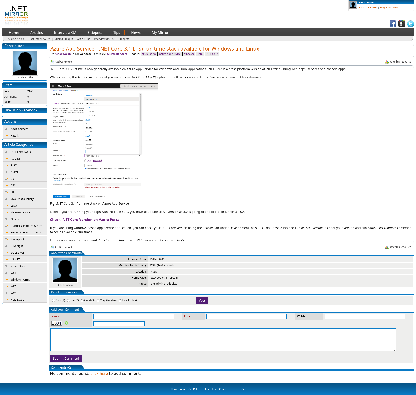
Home (14, 32)
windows (189, 54)
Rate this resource (400, 62)
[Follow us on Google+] (401, 26)
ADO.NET (16, 158)
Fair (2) (74, 300)
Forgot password (389, 7)
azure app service (170, 54)
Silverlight (17, 246)
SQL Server (17, 253)
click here (99, 373)
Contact (223, 389)
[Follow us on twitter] (410, 26)
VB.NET (15, 259)
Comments (10, 96)
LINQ (14, 205)
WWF (14, 293)
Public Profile (25, 77)
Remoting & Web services (26, 232)
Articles (36, 32)
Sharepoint (17, 239)
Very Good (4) (108, 300)
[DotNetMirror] (17, 25)
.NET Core (212, 54)
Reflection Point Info (205, 389)
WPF (13, 286)
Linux (200, 54)
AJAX (14, 165)
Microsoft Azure (20, 212)
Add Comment (19, 129)
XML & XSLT (18, 300)
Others (15, 219)
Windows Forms (20, 279)
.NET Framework (21, 152)
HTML (14, 192)
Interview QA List (104, 39)
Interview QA (65, 32)
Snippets (95, 32)
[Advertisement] (114, 10)
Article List (83, 39)
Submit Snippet (64, 39)
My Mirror (160, 32)
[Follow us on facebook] (392, 26)
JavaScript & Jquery (22, 199)
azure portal (149, 54)
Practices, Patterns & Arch (26, 226)
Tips (116, 32)
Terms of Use (238, 389)
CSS (13, 185)
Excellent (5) (129, 300)
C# (12, 179)
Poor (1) (60, 300)
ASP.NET (16, 172)
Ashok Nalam (63, 54)
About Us (185, 389)
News (136, 32)
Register (372, 7)
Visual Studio (18, 266)
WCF (13, 273)
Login (362, 7)
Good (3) (89, 300)
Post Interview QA (39, 39)
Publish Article (15, 39)
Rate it (14, 135)
